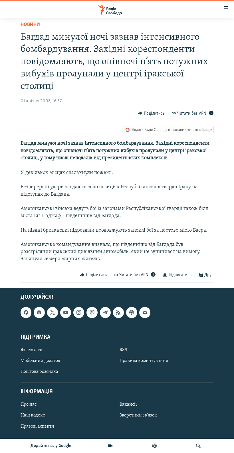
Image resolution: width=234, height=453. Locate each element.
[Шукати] (198, 446)
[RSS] (118, 312)
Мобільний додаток (40, 361)
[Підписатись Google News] (39, 312)
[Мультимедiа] (110, 446)
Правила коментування (144, 361)
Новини (30, 24)
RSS (123, 350)
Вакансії (128, 404)
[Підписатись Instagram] (78, 312)
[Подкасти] (154, 446)
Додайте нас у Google (51, 446)
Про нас (29, 404)
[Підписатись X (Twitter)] (52, 312)
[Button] (151, 113)
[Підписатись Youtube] (65, 312)
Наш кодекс (33, 415)
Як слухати (32, 350)
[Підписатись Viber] (91, 312)
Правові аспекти (37, 426)
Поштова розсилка (39, 371)
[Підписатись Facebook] (26, 312)
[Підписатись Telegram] (105, 312)
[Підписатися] (144, 312)
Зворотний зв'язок (138, 415)
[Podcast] (131, 312)
